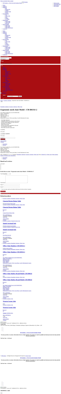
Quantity (2, 137)
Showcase (7, 23)
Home (4, 5)
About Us (5, 6)
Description (5, 144)
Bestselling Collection (4, 106)
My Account (56, 6)
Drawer (6, 12)
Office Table (7, 26)
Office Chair (7, 25)
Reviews (4, 145)
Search (4, 95)
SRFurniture (3, 355)
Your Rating (2, 173)
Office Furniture (6, 24)
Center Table (7, 15)
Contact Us (5, 28)
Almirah (6, 10)
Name (1, 184)
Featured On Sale (14, 220)
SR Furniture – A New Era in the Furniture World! (12, 3)
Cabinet (6, 18)
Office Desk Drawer (9, 27)
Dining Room (5, 20)
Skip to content (10, 0)
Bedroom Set (7, 9)
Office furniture (55, 154)
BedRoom (5, 7)
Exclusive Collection (7, 100)
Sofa (6, 14)
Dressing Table (8, 11)
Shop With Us (56, 5)
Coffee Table (7, 22)
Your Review (2, 182)
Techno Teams (28, 355)
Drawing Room (6, 13)
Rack (6, 17)
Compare (2, 141)
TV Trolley (7, 19)
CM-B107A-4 (43, 154)
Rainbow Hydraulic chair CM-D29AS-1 (8, 155)
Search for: (5, 96)
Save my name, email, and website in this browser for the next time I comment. (16, 189)
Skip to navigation (3, 0)
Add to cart (3, 139)
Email (1, 186)
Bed (6, 8)
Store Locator (56, 3)
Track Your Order (57, 4)
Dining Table (7, 21)
